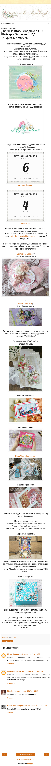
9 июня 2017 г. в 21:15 (29, 691)
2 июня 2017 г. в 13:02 (31, 654)
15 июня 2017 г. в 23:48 (37, 705)
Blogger (30, 764)
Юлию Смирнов (25, 303)
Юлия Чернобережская (25, 456)
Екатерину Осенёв (25, 254)
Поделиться (7, 641)
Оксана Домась (25, 185)
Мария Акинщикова (15, 671)
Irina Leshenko (13, 691)
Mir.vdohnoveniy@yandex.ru (24, 236)
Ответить (10, 664)
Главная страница (25, 754)
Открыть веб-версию (25, 759)
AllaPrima (25, 223)
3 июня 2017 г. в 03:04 (34, 671)
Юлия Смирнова (14, 654)
